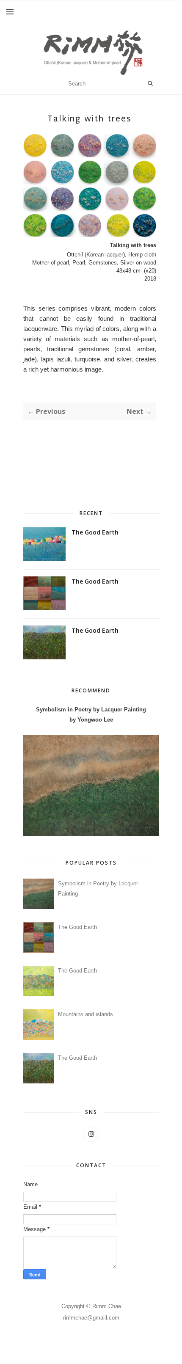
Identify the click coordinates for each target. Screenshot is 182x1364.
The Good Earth (95, 532)
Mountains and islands (85, 1014)
